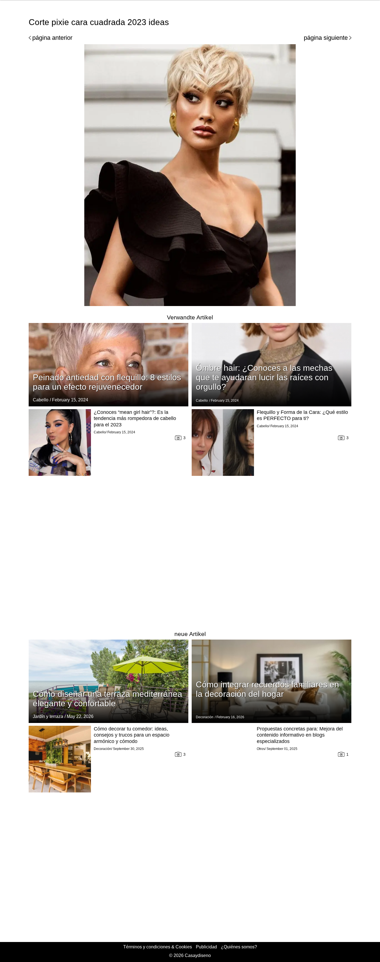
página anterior (52, 37)
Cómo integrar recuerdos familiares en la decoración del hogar (267, 689)
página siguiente (326, 37)
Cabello (40, 399)
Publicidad (206, 946)
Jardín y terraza (48, 716)
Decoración (204, 717)
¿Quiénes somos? (239, 946)
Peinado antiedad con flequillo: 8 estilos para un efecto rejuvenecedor (107, 382)
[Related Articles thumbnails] (60, 516)
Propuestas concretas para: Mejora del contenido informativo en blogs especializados (300, 735)
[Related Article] (108, 364)
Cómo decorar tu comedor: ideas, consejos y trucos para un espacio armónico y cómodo (131, 735)
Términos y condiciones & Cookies (157, 946)
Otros (261, 749)
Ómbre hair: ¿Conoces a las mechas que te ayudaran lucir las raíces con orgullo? (264, 377)
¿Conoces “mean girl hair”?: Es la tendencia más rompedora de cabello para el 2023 (135, 418)
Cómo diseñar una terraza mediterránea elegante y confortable (107, 698)
